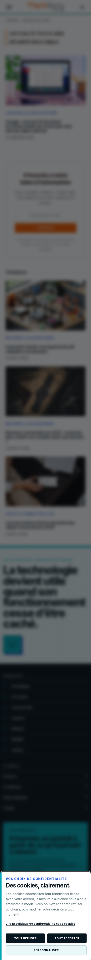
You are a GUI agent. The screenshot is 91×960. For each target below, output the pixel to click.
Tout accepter (67, 938)
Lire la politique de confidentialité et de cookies (40, 923)
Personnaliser (46, 950)
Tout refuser (25, 938)
